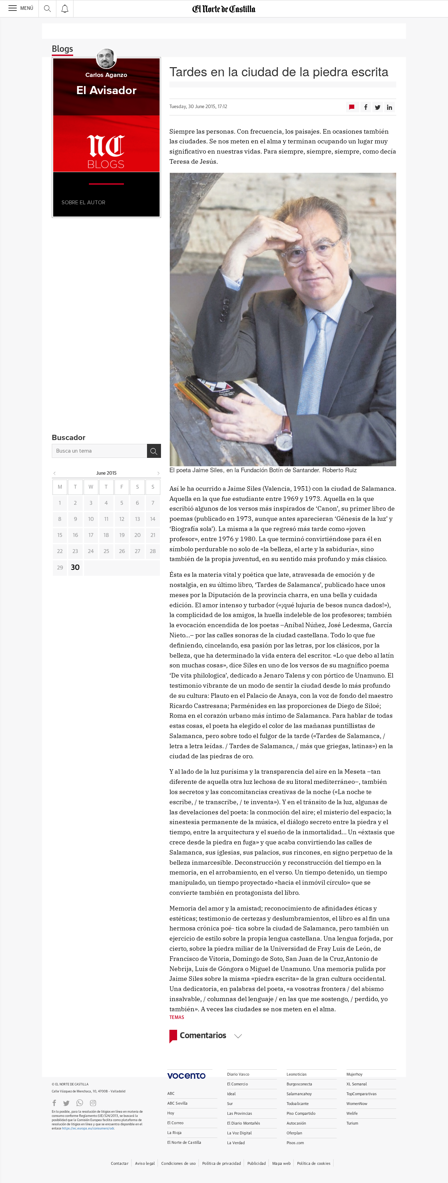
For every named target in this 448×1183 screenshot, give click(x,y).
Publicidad (256, 1164)
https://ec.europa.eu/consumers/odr (88, 1128)
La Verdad (236, 1143)
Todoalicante (298, 1104)
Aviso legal (145, 1164)
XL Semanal (356, 1084)
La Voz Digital (239, 1133)
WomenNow (357, 1104)
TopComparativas (361, 1094)
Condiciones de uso (178, 1164)
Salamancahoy (299, 1094)
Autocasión (296, 1123)
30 (75, 567)
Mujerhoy (354, 1074)
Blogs (62, 49)
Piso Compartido (301, 1113)
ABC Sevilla (177, 1103)
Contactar (119, 1164)
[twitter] (66, 1102)
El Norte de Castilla (184, 1143)
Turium (352, 1123)
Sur (230, 1104)
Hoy (170, 1113)
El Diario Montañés (243, 1123)
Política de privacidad (221, 1164)
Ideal (231, 1094)
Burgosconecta (299, 1084)
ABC (171, 1094)
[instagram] (93, 1102)
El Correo (175, 1123)
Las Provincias (239, 1113)
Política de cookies (313, 1164)
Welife (352, 1113)
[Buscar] (154, 451)
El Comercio (237, 1084)
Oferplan (294, 1133)
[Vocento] (189, 1074)
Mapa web (281, 1164)
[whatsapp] (80, 1102)
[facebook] (54, 1102)
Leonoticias (297, 1074)
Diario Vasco (238, 1074)
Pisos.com (295, 1143)
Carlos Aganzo (106, 75)
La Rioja (174, 1133)
